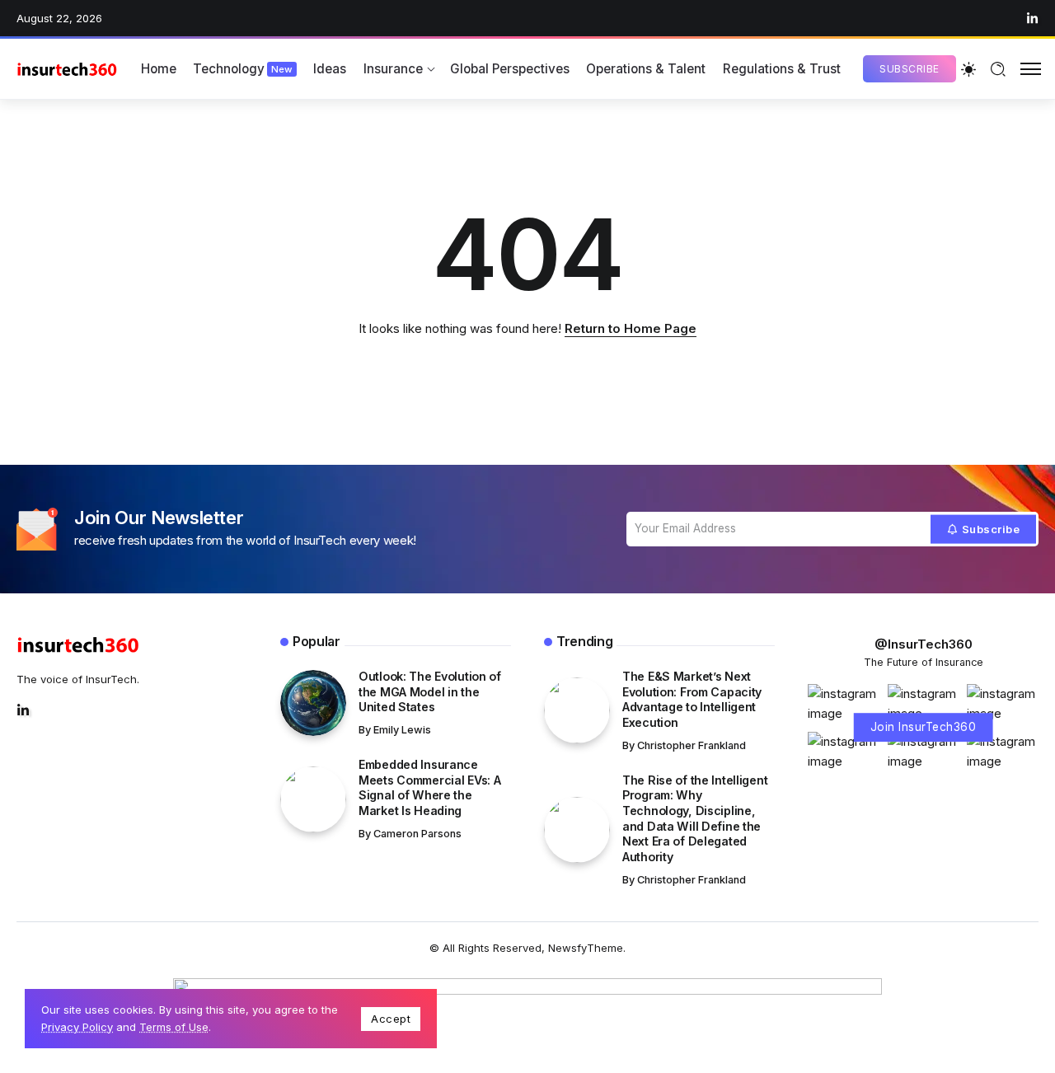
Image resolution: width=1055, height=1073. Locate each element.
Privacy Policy (77, 1026)
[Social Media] (1032, 18)
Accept (390, 1018)
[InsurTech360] (67, 69)
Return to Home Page (630, 328)
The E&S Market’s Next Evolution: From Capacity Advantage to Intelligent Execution (692, 699)
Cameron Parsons (417, 833)
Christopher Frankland (691, 745)
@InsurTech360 (923, 644)
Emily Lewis (402, 730)
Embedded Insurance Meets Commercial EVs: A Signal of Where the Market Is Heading (429, 787)
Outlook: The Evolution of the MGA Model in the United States (430, 691)
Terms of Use (174, 1026)
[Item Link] (313, 703)
